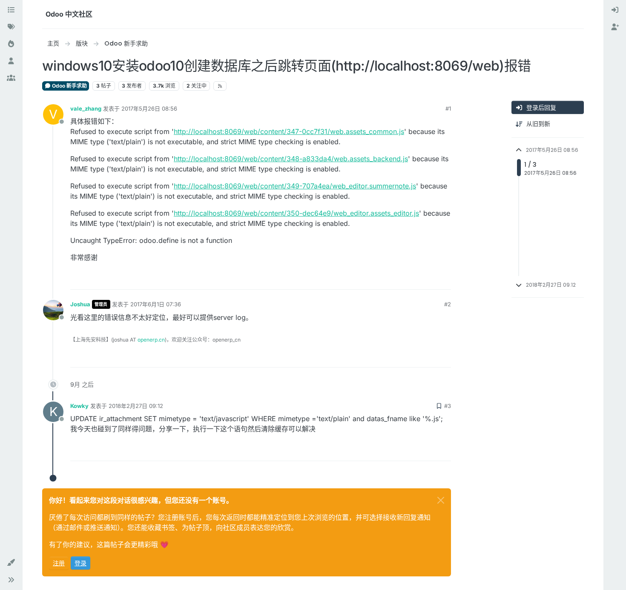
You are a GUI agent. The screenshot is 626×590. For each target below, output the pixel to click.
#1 (448, 108)
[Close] (441, 500)
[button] (11, 563)
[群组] (11, 78)
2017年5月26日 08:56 (149, 108)
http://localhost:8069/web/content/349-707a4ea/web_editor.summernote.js (295, 186)
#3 (447, 405)
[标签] (11, 27)
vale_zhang (85, 108)
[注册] (615, 27)
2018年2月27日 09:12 (136, 405)
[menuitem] (615, 10)
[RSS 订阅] (220, 86)
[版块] (11, 10)
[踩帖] (443, 279)
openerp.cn (151, 339)
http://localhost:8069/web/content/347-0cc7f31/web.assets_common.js (289, 131)
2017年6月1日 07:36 (155, 304)
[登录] (615, 10)
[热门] (11, 44)
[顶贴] (413, 279)
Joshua (80, 304)
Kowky (79, 405)
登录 (80, 563)
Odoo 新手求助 (69, 86)
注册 (59, 563)
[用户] (11, 61)
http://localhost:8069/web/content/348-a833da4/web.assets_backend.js (291, 158)
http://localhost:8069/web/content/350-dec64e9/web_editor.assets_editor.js (296, 213)
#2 (447, 304)
